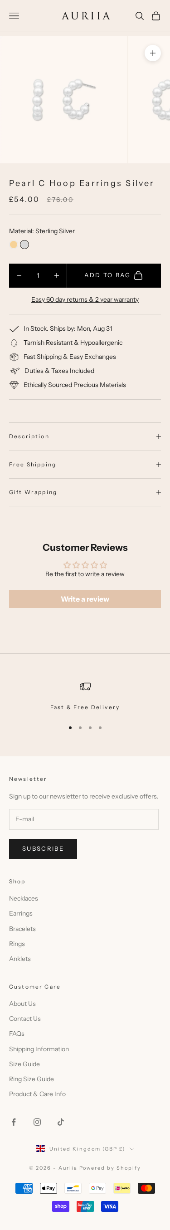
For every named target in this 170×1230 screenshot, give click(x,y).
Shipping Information (39, 1049)
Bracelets (22, 929)
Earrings (21, 913)
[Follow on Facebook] (13, 1122)
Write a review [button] (85, 598)
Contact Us (25, 1018)
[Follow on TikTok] (60, 1122)
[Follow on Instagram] (37, 1122)
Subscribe (43, 848)
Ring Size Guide (31, 1079)
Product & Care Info (37, 1094)
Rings (17, 944)
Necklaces (23, 898)
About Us (22, 1004)
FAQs (16, 1033)
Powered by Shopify (110, 1168)
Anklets (20, 959)
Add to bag (107, 275)
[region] (85, 696)
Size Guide (24, 1064)
